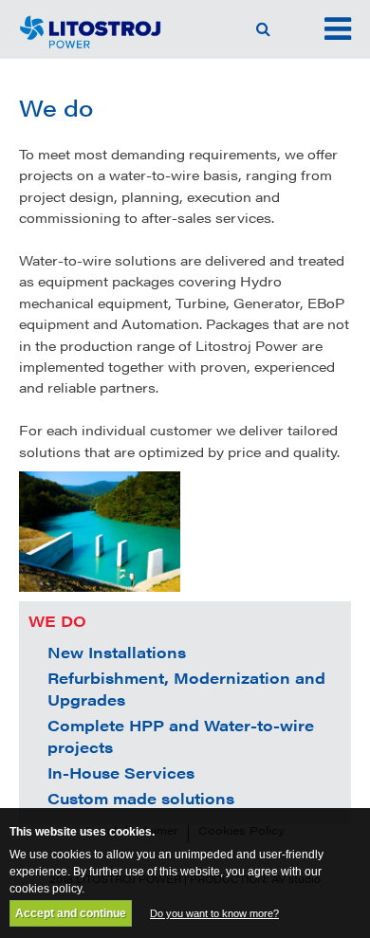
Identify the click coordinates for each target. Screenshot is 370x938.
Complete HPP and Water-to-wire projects (180, 735)
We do (57, 621)
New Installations (116, 652)
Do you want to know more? (214, 913)
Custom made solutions (140, 798)
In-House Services (120, 772)
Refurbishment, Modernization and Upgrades (186, 688)
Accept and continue (70, 913)
